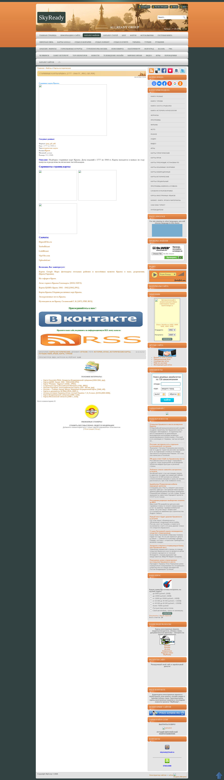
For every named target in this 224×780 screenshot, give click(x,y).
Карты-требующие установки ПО (165, 162)
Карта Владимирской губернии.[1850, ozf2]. (61, 395)
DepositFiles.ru (45, 242)
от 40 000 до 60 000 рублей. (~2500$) (167, 603)
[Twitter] (182, 70)
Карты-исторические (160, 177)
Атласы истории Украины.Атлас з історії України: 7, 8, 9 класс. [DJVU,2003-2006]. (76, 393)
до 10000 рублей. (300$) (162, 596)
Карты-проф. (156, 158)
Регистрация (89, 429)
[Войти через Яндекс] (169, 83)
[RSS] (151, 70)
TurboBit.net (44, 246)
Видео (153, 143)
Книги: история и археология (164, 110)
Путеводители (157, 210)
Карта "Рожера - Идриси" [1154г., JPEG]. (59, 384)
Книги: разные (157, 96)
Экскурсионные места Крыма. (52, 297)
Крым (47, 150)
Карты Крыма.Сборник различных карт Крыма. (60, 292)
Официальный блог (162, 359)
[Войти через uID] (154, 83)
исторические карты (50, 148)
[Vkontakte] (176, 70)
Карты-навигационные (160, 172)
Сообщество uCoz (161, 361)
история (98, 352)
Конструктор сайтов (157, 775)
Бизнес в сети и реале (163, 357)
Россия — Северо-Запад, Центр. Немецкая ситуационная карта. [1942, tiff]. (74, 389)
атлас (106, 352)
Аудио (153, 139)
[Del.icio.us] (157, 70)
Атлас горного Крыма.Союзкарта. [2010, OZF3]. (60, 283)
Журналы (155, 115)
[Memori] (170, 70)
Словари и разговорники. (162, 191)
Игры (153, 148)
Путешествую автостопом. (163, 608)
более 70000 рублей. (161, 606)
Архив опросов (165, 616)
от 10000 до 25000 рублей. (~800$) (166, 598)
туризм (68, 354)
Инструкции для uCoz (163, 365)
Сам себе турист (158, 205)
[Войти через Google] (174, 83)
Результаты (153, 616)
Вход (97, 429)
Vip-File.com (44, 255)
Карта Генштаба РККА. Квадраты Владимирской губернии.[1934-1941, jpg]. (74, 380)
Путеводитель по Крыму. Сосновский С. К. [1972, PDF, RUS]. (66, 301)
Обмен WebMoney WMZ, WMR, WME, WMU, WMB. (167, 325)
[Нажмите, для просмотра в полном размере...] (58, 200)
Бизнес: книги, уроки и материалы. (166, 200)
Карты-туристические (160, 153)
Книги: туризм (157, 101)
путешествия (45, 354)
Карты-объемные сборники (163, 167)
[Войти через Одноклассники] (180, 83)
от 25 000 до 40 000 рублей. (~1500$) (167, 601)
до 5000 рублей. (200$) (162, 593)
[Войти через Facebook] (164, 83)
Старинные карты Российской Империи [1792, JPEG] (65, 386)
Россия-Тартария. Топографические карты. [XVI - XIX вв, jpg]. (69, 387)
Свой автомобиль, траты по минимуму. (168, 610)
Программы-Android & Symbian (164, 186)
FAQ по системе (160, 363)
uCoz (171, 775)
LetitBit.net (44, 251)
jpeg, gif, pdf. (51, 143)
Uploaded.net (44, 260)
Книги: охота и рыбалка (161, 106)
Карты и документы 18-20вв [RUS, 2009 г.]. (60, 391)
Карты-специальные (160, 181)
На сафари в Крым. (47, 278)
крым (55, 354)
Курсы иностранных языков (163, 195)
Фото (153, 129)
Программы (156, 120)
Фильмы (154, 125)
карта (61, 354)
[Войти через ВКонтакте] (159, 83)
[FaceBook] (164, 70)
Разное (154, 134)
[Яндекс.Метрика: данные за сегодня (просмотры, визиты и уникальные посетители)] (180, 775)
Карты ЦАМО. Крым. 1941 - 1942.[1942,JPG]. (59, 287)
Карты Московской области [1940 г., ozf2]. (60, 397)
